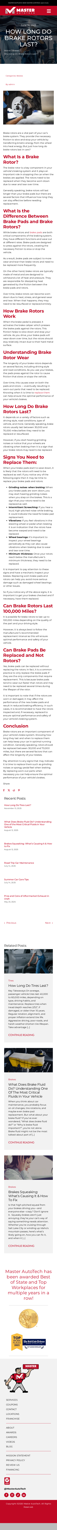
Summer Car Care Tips (16, 879)
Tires (11, 980)
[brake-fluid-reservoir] (28, 1049)
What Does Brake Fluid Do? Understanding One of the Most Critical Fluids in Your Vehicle (27, 824)
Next (48, 923)
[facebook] (6, 1495)
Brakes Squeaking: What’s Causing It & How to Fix (28, 1196)
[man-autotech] (21, 1365)
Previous (11, 923)
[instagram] (12, 1495)
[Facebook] (3, 790)
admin (12, 84)
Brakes (20, 76)
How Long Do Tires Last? (17, 805)
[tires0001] (28, 950)
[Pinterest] (18, 790)
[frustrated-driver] (28, 1156)
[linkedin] (24, 1495)
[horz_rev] (20, 7)
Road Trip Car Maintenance (19, 863)
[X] (8, 790)
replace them (42, 392)
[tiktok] (18, 1495)
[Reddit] (13, 790)
